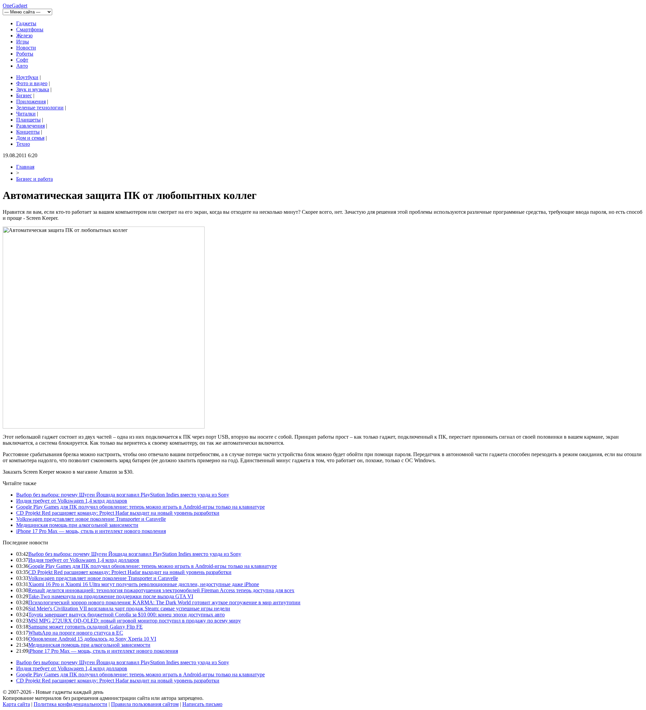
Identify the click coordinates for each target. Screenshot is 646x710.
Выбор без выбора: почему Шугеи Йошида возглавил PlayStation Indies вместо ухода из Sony (122, 495)
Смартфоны (29, 29)
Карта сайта (16, 704)
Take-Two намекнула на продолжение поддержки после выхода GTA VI (110, 596)
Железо (24, 35)
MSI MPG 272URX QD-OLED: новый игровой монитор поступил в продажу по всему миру (134, 620)
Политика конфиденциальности (70, 704)
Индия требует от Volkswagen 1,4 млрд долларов (71, 501)
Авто (22, 66)
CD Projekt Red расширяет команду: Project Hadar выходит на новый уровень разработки (117, 513)
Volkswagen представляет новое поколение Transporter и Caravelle (91, 519)
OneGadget (15, 5)
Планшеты (28, 120)
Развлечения (30, 126)
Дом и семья (30, 138)
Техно (23, 144)
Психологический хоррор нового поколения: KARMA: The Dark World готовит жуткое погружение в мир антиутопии (164, 602)
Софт (22, 60)
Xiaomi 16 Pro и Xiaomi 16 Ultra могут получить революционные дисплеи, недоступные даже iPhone (143, 584)
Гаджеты (26, 23)
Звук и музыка (32, 89)
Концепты (28, 132)
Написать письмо (202, 704)
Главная (25, 167)
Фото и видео (31, 83)
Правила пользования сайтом (145, 704)
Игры (22, 41)
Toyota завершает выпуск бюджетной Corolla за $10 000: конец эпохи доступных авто (126, 614)
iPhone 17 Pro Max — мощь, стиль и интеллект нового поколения (91, 531)
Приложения (31, 101)
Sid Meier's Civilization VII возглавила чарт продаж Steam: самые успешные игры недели (129, 608)
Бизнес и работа (34, 179)
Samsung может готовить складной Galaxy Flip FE (85, 627)
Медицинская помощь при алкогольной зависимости (77, 525)
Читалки (26, 113)
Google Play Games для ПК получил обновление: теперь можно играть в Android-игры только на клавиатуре (140, 507)
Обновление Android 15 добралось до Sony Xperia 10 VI (92, 639)
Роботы (24, 54)
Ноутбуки (27, 77)
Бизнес (24, 95)
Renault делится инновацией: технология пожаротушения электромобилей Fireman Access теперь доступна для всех (161, 590)
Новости (26, 47)
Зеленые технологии (40, 107)
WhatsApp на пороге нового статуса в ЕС (75, 633)
